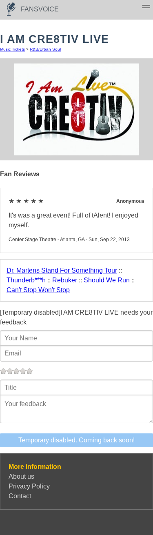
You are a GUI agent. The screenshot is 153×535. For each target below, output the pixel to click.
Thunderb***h (26, 280)
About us (21, 476)
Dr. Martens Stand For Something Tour (62, 270)
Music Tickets (12, 49)
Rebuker (64, 280)
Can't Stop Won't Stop (38, 289)
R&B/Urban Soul (45, 49)
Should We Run (107, 280)
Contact (20, 496)
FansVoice (40, 9)
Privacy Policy (29, 486)
